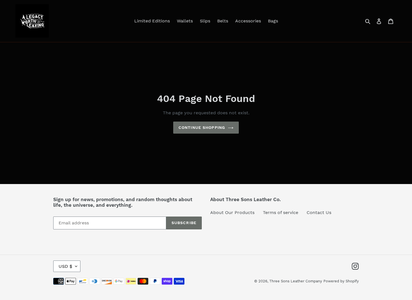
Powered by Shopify (341, 281)
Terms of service (280, 212)
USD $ (65, 266)
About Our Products (232, 212)
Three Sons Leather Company (295, 281)
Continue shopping (202, 127)
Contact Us (319, 212)
